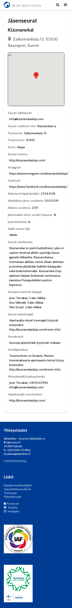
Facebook (14, 180)
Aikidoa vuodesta (19, 208)
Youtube (12, 507)
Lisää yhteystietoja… (16, 461)
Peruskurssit (15, 336)
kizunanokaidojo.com (30, 387)
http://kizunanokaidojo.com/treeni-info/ (35, 329)
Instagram (14, 167)
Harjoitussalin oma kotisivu (25, 394)
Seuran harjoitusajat (20, 314)
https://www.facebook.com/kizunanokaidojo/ (38, 187)
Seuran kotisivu (17, 154)
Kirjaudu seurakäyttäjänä (18, 485)
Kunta (11, 147)
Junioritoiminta (17, 222)
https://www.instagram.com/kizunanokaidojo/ (38, 173)
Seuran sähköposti (20, 113)
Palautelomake (12, 496)
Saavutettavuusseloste (17, 489)
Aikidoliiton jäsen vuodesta (25, 200)
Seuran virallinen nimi (22, 126)
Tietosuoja (10, 493)
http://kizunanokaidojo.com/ (27, 160)
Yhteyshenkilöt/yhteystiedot (26, 376)
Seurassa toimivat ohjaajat (25, 292)
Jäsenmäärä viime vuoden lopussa (30, 215)
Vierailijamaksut (18, 349)
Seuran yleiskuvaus (20, 242)
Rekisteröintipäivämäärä (23, 193)
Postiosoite (15, 133)
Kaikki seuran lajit (19, 229)
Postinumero (16, 140)
